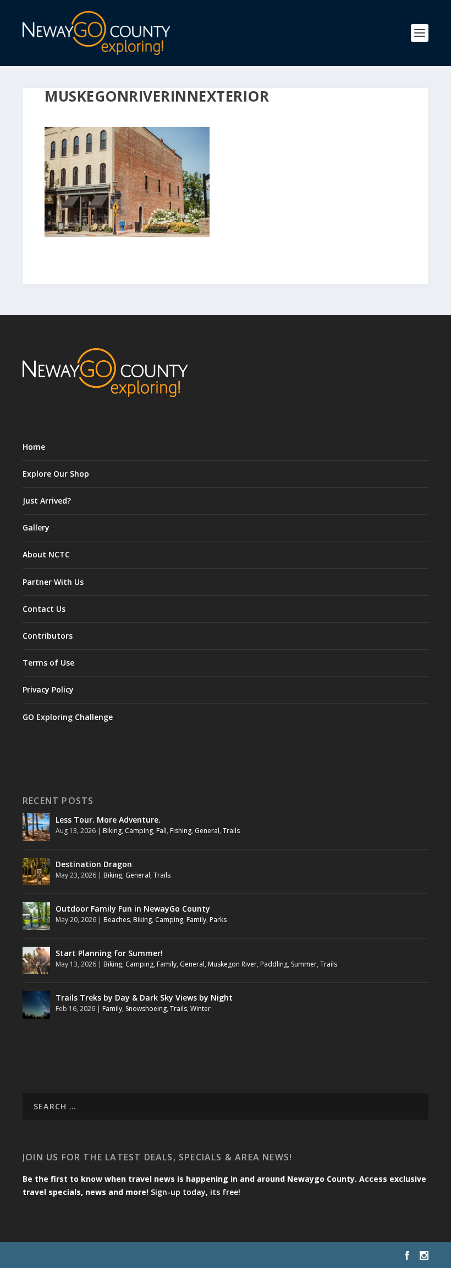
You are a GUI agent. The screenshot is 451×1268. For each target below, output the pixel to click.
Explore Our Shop (56, 473)
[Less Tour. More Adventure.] (36, 827)
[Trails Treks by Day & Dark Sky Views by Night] (36, 1005)
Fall (161, 830)
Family (196, 919)
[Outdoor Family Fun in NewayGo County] (36, 916)
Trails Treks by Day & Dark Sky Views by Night (144, 997)
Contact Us (44, 609)
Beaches (116, 919)
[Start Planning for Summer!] (36, 960)
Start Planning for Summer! (109, 953)
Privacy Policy (48, 689)
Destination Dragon (94, 864)
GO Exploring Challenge (68, 717)
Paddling (274, 964)
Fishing (180, 830)
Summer (304, 964)
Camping (139, 830)
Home (34, 447)
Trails (231, 830)
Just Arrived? (47, 500)
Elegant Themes (98, 1255)
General (207, 830)
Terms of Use (48, 662)
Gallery (36, 527)
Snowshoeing (146, 1008)
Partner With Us (53, 582)
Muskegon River (232, 964)
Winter (200, 1008)
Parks (218, 919)
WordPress (202, 1255)
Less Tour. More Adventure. (108, 819)
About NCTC (46, 554)
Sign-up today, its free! (195, 1192)
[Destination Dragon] (36, 871)
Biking (112, 830)
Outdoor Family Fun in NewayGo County (133, 908)
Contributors (48, 635)
